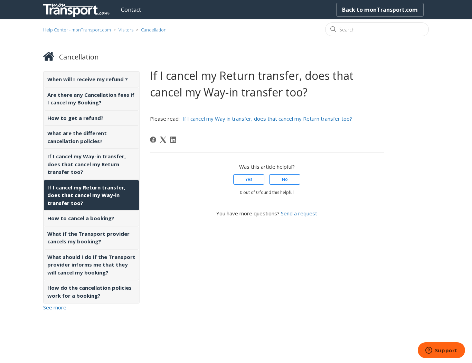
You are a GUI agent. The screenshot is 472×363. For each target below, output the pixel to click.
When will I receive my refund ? (87, 79)
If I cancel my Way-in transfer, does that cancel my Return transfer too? (86, 164)
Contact (131, 9)
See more (54, 307)
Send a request (299, 213)
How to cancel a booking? (80, 218)
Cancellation (154, 30)
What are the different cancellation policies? (77, 137)
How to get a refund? (75, 117)
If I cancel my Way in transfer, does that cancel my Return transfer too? (266, 118)
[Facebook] (153, 140)
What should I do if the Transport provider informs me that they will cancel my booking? (91, 264)
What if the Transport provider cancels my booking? (88, 237)
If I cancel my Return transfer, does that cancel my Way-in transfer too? (86, 195)
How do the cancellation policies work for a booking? (89, 291)
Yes (248, 179)
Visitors (126, 30)
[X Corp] (163, 140)
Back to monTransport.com (380, 9)
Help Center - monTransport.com (77, 30)
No (285, 179)
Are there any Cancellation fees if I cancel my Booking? (90, 98)
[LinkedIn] (173, 140)
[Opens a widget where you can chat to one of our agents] (441, 351)
